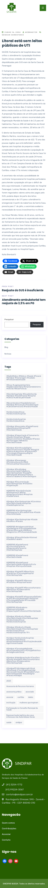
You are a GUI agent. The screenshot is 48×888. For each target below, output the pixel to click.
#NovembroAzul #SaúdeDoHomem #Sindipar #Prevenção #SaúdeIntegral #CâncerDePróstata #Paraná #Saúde (22, 405)
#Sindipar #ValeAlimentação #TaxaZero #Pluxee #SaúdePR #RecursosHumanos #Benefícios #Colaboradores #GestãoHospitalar (23, 660)
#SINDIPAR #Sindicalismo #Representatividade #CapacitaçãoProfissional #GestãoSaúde (23, 609)
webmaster (31, 32)
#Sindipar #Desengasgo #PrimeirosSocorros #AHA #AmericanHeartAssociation (18, 462)
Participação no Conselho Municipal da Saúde (22, 709)
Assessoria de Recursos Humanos (20, 686)
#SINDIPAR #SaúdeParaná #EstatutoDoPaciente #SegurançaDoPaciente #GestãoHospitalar (17, 547)
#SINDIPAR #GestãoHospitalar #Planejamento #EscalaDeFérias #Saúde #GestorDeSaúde (23, 512)
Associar (6, 834)
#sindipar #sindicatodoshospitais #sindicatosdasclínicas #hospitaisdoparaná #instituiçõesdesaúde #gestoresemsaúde (24, 640)
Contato (6, 840)
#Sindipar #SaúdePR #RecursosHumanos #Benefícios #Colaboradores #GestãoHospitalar (23, 589)
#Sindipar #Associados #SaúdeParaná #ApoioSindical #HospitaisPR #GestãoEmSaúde (22, 428)
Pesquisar (9, 319)
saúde (8, 722)
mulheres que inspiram (29, 703)
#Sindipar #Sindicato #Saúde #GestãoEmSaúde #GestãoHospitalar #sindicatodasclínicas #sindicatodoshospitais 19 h (22, 630)
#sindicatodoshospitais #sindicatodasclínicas (16, 420)
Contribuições (9, 828)
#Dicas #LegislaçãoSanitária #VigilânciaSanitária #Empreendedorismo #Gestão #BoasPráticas (23, 387)
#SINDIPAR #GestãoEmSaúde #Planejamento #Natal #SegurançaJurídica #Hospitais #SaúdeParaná (19, 493)
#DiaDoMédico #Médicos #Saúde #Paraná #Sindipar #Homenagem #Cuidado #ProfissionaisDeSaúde (23, 378)
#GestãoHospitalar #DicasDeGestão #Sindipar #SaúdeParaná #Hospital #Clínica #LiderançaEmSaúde (21, 396)
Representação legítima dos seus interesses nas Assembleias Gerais (20, 716)
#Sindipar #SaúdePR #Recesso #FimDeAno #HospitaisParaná (19, 581)
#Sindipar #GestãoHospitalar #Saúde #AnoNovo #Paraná (22, 520)
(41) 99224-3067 (15, 789)
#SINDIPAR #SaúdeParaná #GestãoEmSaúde (17, 556)
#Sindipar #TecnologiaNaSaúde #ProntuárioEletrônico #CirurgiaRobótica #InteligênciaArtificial (23, 650)
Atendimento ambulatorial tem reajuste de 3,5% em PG (24, 301)
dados (30, 697)
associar (9, 697)
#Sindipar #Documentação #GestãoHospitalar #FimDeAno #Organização (19, 484)
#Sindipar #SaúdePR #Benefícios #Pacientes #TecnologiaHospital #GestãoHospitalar (20, 573)
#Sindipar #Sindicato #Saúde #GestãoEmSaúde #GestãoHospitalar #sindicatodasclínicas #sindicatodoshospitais (22, 619)
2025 (8, 681)
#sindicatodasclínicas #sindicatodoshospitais (16, 413)
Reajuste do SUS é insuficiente (22, 290)
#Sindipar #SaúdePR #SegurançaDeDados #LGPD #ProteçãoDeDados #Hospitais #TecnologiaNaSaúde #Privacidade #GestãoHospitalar (23, 599)
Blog (6, 347)
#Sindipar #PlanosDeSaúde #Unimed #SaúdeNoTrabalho (21, 538)
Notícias (7, 354)
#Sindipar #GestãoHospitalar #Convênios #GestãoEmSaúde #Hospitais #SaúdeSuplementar (23, 503)
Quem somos (8, 823)
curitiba (21, 697)
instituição (10, 703)
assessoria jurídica (13, 692)
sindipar (19, 722)
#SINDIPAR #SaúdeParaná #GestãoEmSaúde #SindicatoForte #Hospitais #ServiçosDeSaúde (21, 564)
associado (30, 692)
